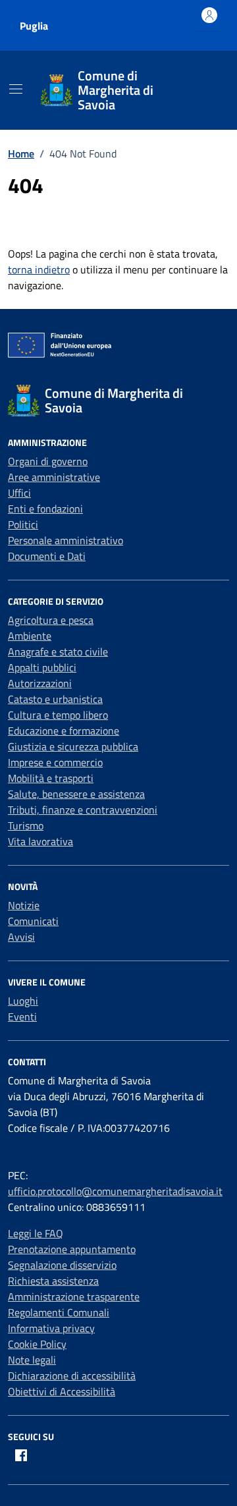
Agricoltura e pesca (50, 620)
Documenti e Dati (47, 556)
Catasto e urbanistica (55, 699)
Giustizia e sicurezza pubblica (73, 746)
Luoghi (23, 1001)
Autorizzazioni (40, 683)
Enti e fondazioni (45, 508)
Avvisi (21, 937)
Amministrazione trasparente (74, 1296)
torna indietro (39, 269)
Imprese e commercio (55, 762)
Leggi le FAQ (35, 1233)
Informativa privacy (51, 1328)
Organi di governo (48, 461)
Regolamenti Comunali (58, 1312)
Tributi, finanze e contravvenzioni (82, 810)
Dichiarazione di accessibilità (72, 1375)
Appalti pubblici (42, 667)
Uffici (19, 493)
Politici (23, 524)
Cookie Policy (37, 1344)
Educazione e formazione (63, 731)
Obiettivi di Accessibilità (61, 1391)
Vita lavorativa (40, 841)
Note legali (32, 1360)
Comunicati (33, 921)
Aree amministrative (54, 477)
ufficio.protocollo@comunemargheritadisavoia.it (115, 1191)
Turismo (25, 825)
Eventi (22, 1016)
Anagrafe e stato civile (58, 651)
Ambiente (29, 636)
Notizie (24, 905)
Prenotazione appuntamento (72, 1249)
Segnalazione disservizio (62, 1265)
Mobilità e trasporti (50, 778)
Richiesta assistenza (53, 1281)
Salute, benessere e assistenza (76, 794)
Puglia (34, 26)
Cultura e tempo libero (58, 715)
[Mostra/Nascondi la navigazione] (16, 89)
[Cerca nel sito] (201, 90)
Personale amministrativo (65, 540)
